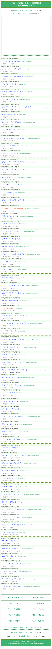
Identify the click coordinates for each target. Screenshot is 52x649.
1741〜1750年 (14, 615)
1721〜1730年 (13, 609)
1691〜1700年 (38, 597)
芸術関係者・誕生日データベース (22, 10)
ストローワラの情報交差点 (20, 636)
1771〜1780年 (38, 621)
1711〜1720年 (38, 603)
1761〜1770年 (14, 621)
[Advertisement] (26, 35)
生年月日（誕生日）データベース (22, 632)
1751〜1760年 (38, 615)
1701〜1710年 (14, 603)
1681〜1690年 (13, 597)
